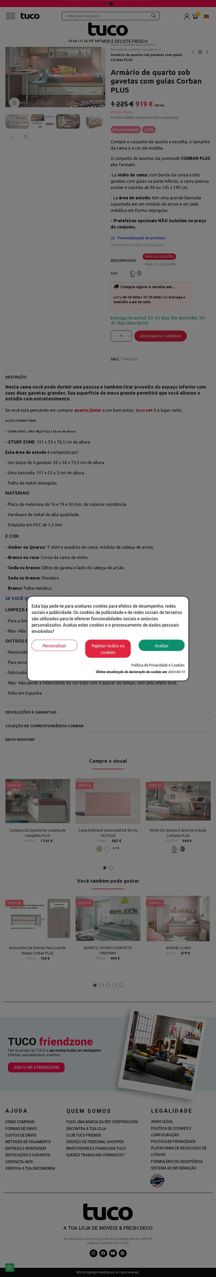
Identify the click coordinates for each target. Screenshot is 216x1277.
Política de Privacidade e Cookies (158, 665)
